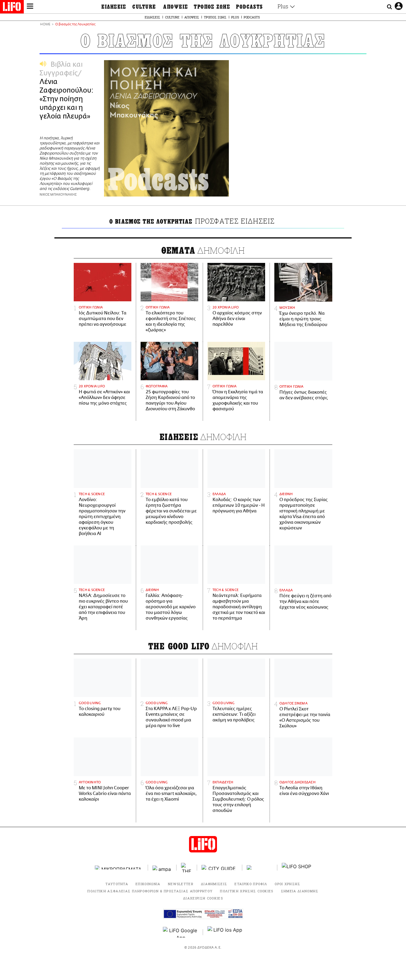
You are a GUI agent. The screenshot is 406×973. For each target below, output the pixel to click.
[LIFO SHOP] (296, 867)
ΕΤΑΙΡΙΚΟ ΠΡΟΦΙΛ (251, 884)
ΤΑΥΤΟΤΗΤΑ (117, 884)
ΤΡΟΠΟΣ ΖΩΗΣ (212, 7)
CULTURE (144, 7)
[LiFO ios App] (225, 932)
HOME (45, 24)
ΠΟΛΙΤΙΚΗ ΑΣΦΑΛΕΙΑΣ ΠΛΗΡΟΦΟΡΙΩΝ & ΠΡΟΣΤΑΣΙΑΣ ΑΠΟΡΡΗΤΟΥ (150, 891)
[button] (30, 6)
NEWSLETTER (180, 884)
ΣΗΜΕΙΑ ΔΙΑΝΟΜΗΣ (300, 891)
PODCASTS (249, 7)
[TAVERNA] (260, 867)
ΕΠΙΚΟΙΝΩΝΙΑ (148, 884)
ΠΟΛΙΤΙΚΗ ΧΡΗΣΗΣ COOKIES (246, 891)
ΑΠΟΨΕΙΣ (175, 7)
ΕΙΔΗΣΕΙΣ (113, 7)
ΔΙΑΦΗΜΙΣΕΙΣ (214, 884)
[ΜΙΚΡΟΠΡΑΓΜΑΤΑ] (119, 867)
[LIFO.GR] (12, 7)
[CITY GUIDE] (220, 867)
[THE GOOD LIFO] (187, 867)
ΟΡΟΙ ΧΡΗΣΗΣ (287, 884)
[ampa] (162, 867)
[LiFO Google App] (181, 932)
